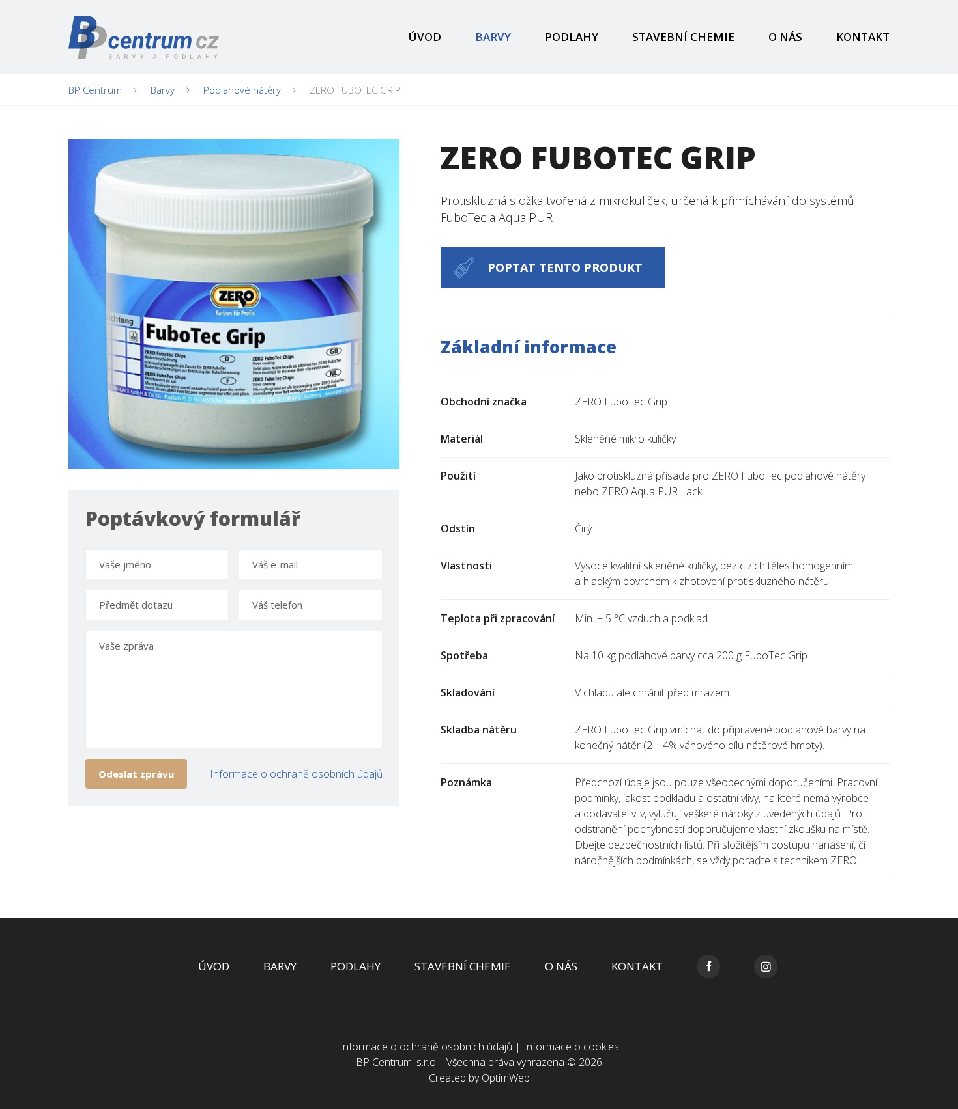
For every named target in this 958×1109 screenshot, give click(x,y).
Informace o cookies (571, 1046)
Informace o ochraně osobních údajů (296, 774)
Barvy (493, 36)
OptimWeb (506, 1078)
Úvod (425, 36)
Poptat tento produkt (565, 267)
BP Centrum (95, 89)
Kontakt (863, 36)
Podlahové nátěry (242, 89)
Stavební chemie (683, 36)
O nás (785, 36)
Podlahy (571, 36)
